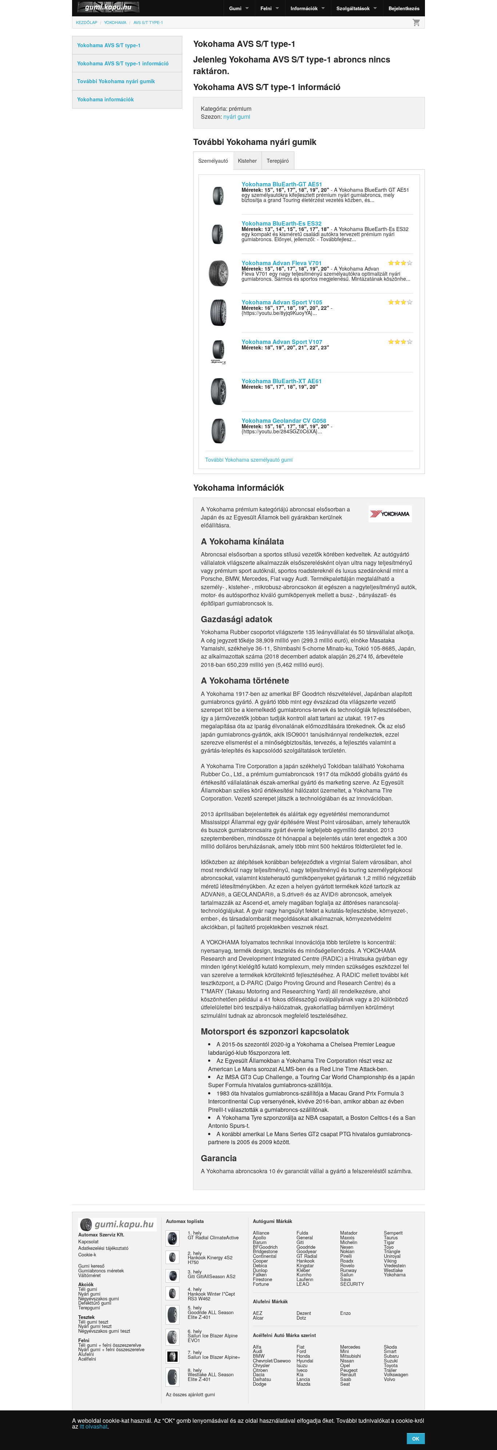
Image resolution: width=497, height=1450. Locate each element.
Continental (265, 1255)
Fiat (301, 1346)
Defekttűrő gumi (94, 1302)
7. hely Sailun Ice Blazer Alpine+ (214, 1354)
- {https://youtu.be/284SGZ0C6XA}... (287, 428)
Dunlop (260, 1270)
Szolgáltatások (353, 8)
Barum (260, 1242)
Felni (266, 8)
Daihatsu (262, 1379)
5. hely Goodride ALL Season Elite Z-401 (211, 1312)
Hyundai (305, 1360)
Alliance (261, 1232)
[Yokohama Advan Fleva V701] (218, 272)
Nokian (347, 1251)
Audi (257, 1351)
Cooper (260, 1260)
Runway (348, 1270)
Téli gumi (87, 1288)
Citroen (260, 1369)
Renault (348, 1374)
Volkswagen (396, 1374)
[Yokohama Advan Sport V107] (218, 351)
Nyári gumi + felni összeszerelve (111, 1349)
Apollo (259, 1237)
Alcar (258, 1317)
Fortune (261, 1283)
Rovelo (347, 1265)
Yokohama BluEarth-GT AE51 (282, 184)
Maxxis (347, 1237)
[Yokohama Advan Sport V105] (218, 312)
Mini (344, 1351)
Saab (345, 1379)
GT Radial (307, 1255)
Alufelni (86, 1353)
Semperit (393, 1232)
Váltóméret (89, 1275)
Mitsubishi (350, 1355)
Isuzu (302, 1365)
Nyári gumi (89, 1293)
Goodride (306, 1246)
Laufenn (305, 1279)
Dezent (304, 1312)
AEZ (257, 1312)
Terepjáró (278, 160)
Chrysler (261, 1365)
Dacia (259, 1374)
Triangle (392, 1251)
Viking (390, 1260)
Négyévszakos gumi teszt (104, 1330)
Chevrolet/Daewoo (272, 1360)
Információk (304, 8)
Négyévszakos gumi (98, 1298)
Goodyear (307, 1251)
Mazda (303, 1383)
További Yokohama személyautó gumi (249, 459)
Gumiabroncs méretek (101, 1270)
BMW (259, 1355)
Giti (300, 1242)
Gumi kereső (91, 1265)
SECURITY (352, 1283)
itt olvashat (93, 1426)
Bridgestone (265, 1251)
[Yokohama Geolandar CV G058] (218, 430)
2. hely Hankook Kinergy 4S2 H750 (210, 1257)
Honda (303, 1355)
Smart (390, 1351)
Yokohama (395, 1274)
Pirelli (346, 1255)
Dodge (259, 1383)
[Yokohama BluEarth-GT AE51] (218, 193)
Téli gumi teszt (93, 1321)
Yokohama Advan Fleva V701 (282, 263)
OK (415, 1438)
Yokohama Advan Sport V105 (282, 302)
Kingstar (305, 1265)
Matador (348, 1232)
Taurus (391, 1237)
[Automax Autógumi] (90, 8)
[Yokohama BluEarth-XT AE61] (218, 390)
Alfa (257, 1346)
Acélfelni (87, 1358)
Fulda (302, 1232)
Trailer (390, 1369)
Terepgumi (89, 1307)
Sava (345, 1279)
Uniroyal (392, 1255)
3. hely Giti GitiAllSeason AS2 (211, 1274)
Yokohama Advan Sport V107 (282, 341)
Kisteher (247, 160)
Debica (260, 1265)
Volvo (389, 1379)
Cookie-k (87, 1254)
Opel (345, 1365)
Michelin (348, 1242)
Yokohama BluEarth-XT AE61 (282, 381)
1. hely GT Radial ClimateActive (213, 1235)
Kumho (304, 1274)
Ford (301, 1351)
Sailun (346, 1274)
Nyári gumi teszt (95, 1326)
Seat (345, 1383)
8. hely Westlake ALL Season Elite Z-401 (211, 1374)
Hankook (305, 1260)
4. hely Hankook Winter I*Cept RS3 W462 (211, 1293)
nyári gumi (236, 116)
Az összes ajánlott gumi (190, 1394)
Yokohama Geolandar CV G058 (284, 420)
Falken (260, 1274)
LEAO (303, 1283)
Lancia (303, 1379)
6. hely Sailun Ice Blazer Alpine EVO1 (213, 1336)
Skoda (390, 1346)
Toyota (391, 1365)
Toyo (389, 1246)
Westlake (393, 1270)
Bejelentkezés (404, 8)
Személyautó (213, 160)
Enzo (345, 1312)
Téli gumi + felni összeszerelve (109, 1344)
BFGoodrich (265, 1246)
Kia (300, 1374)
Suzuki (391, 1360)
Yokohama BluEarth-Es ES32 (282, 223)
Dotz (301, 1317)
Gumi (235, 8)
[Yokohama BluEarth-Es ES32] (218, 233)
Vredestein (395, 1265)
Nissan (347, 1360)
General (305, 1237)
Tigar (389, 1242)
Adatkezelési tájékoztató (103, 1247)
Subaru (391, 1355)
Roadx (346, 1260)
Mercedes (350, 1346)
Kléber (303, 1270)
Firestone (262, 1279)
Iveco (302, 1369)
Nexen (346, 1246)
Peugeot (349, 1369)
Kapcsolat (88, 1241)
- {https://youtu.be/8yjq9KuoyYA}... (287, 310)
